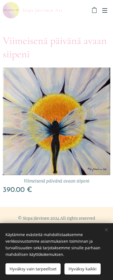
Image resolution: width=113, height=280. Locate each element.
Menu (104, 10)
